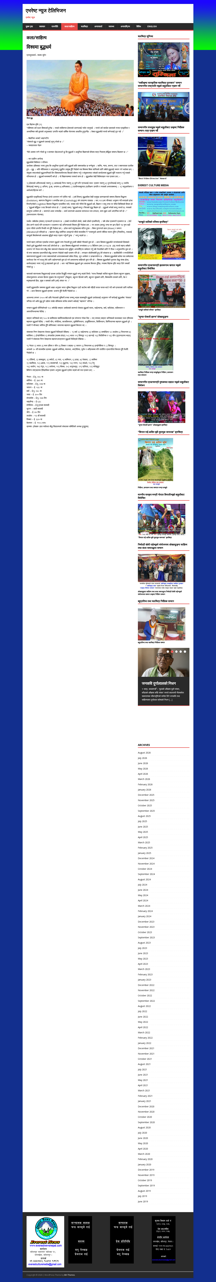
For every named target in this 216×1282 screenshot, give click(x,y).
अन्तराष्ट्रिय (125, 26)
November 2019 (146, 1175)
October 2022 (145, 995)
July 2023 (142, 948)
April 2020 (143, 1148)
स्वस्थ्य (111, 26)
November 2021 (146, 1053)
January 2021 (144, 1101)
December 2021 (146, 1048)
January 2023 (144, 979)
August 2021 (144, 1064)
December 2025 (146, 794)
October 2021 (145, 1058)
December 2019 (146, 1169)
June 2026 (143, 763)
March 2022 (144, 1032)
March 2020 (144, 1153)
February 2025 (145, 847)
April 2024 (143, 900)
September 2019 (146, 1185)
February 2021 (145, 1095)
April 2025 (143, 837)
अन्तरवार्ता (98, 26)
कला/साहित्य (69, 26)
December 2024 (146, 858)
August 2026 (144, 752)
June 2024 (143, 889)
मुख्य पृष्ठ (29, 26)
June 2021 (143, 1074)
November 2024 (146, 863)
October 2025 (145, 805)
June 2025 (143, 826)
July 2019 (142, 1196)
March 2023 (144, 969)
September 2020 (146, 1122)
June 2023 (143, 953)
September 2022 (146, 1000)
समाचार (42, 26)
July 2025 (142, 821)
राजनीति (55, 26)
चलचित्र (84, 26)
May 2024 (143, 895)
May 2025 (143, 831)
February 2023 (145, 974)
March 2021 (144, 1090)
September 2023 (146, 937)
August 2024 (144, 879)
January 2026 (144, 789)
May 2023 (143, 958)
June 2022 (143, 1016)
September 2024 (146, 874)
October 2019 (145, 1180)
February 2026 (145, 784)
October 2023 (145, 932)
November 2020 (146, 1111)
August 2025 (144, 816)
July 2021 (142, 1069)
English (152, 26)
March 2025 (144, 842)
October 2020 (145, 1116)
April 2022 (143, 1027)
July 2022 (142, 1011)
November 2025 (146, 800)
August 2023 (144, 942)
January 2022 (144, 1043)
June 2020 (143, 1138)
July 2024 (142, 884)
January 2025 (144, 853)
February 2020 (145, 1159)
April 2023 (143, 963)
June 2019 (143, 1201)
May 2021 (143, 1080)
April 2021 (143, 1085)
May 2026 (143, 768)
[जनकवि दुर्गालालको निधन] (163, 662)
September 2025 (146, 810)
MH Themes (69, 1275)
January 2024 (144, 916)
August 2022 (144, 1006)
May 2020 (143, 1143)
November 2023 (146, 926)
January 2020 (144, 1164)
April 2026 (143, 773)
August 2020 (144, 1127)
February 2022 (145, 1037)
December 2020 (146, 1106)
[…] (170, 699)
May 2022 (143, 1021)
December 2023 (146, 921)
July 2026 (142, 757)
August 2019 (144, 1190)
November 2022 (146, 990)
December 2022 (146, 985)
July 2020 (142, 1132)
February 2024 (145, 911)
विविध (138, 26)
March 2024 (144, 905)
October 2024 (145, 868)
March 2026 (144, 779)
